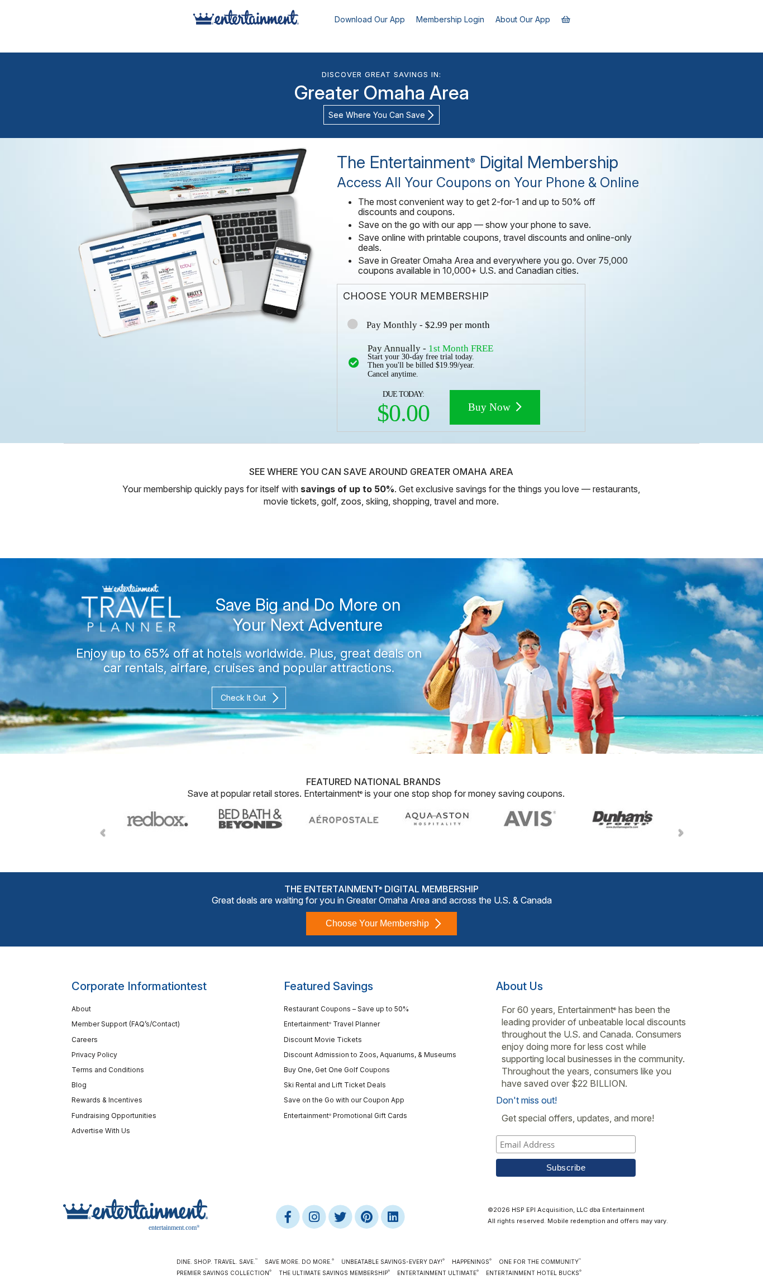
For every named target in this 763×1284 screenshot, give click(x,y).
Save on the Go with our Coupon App (344, 1100)
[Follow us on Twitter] (341, 1216)
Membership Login (450, 19)
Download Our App (370, 19)
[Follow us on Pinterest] (367, 1216)
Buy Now (490, 407)
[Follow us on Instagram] (315, 1216)
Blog (79, 1085)
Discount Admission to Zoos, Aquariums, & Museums (370, 1054)
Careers (84, 1039)
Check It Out (243, 697)
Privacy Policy (94, 1054)
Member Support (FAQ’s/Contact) (125, 1024)
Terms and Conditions (107, 1070)
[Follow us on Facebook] (288, 1216)
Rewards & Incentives (106, 1100)
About (81, 1009)
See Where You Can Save (376, 115)
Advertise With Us (100, 1130)
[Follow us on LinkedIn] (392, 1216)
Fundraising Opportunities (113, 1115)
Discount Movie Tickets (323, 1039)
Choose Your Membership (377, 923)
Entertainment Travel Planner (332, 1024)
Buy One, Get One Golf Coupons (337, 1070)
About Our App (522, 19)
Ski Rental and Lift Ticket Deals (335, 1085)
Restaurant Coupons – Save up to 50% (346, 1009)
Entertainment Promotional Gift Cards (345, 1115)
